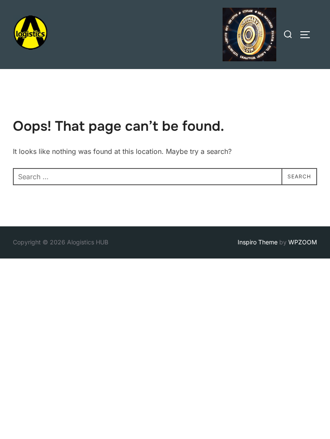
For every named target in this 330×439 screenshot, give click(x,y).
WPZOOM (302, 242)
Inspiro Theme (258, 242)
